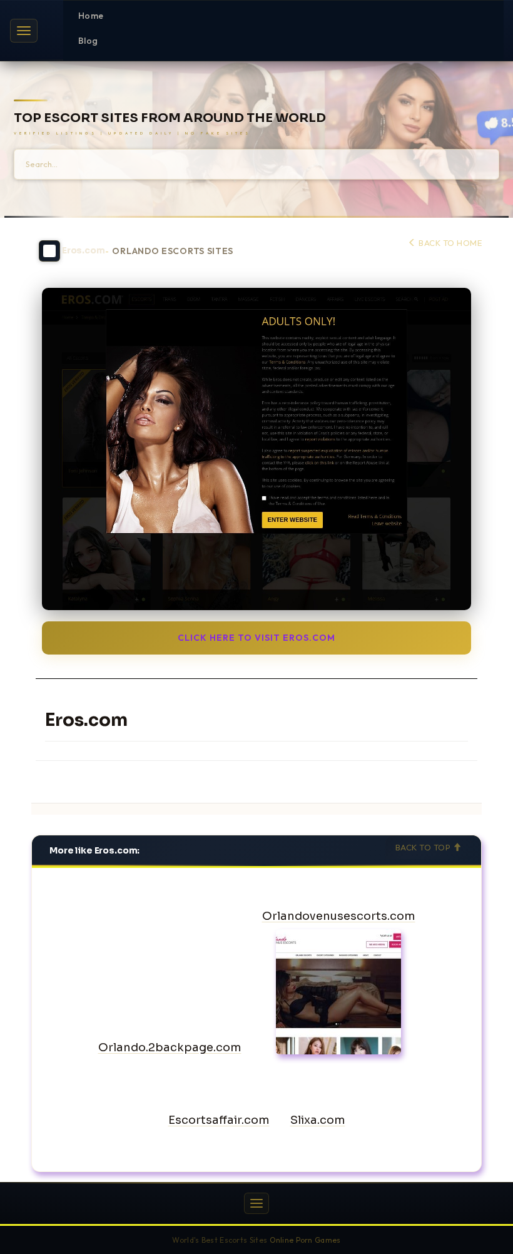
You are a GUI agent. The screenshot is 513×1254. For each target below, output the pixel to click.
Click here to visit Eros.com (256, 637)
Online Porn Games (305, 1240)
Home (90, 15)
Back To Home (449, 243)
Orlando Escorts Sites (172, 251)
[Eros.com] (256, 449)
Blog (88, 40)
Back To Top (424, 847)
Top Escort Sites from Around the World (170, 118)
